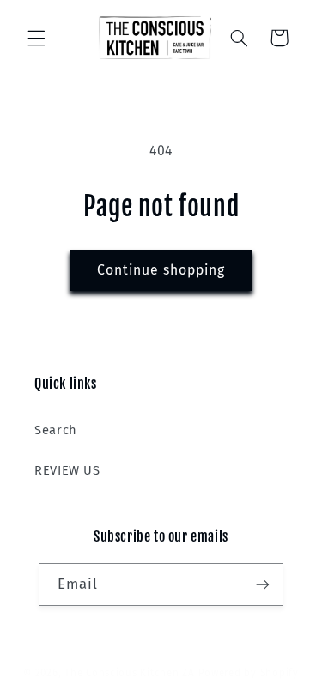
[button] (36, 38)
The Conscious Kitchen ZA (129, 673)
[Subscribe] (263, 584)
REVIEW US (67, 470)
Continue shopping (161, 270)
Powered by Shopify (248, 673)
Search (55, 430)
